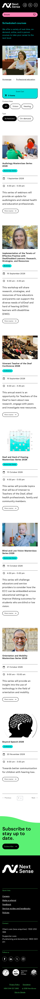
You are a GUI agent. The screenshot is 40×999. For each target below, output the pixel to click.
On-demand (25, 118)
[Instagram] (23, 959)
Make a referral (9, 900)
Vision (15, 106)
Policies (5, 912)
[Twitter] (17, 959)
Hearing (27, 106)
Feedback (6, 904)
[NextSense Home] (11, 5)
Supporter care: (20, 939)
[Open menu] (36, 5)
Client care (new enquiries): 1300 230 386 (19, 930)
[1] (20, 797)
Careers (6, 896)
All (6, 106)
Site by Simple (20, 992)
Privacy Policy (14, 985)
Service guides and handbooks (16, 908)
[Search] (30, 5)
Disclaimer (27, 985)
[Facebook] (4, 959)
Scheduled (9, 118)
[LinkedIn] (11, 959)
